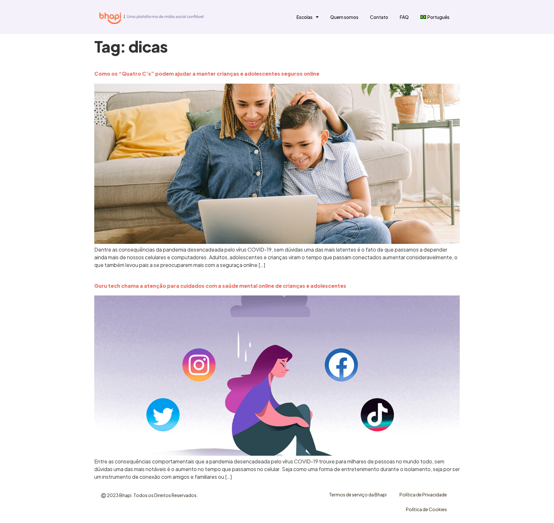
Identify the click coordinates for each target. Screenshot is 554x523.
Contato (379, 17)
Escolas (305, 17)
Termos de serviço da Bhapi (358, 494)
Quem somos (344, 17)
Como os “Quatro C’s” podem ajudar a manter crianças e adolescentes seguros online (206, 73)
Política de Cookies (426, 509)
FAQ (404, 17)
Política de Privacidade (423, 494)
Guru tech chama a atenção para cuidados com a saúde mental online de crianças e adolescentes (220, 285)
